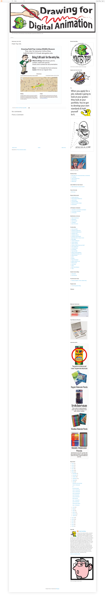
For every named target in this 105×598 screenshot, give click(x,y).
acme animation (74, 229)
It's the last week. (75, 488)
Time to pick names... (76, 503)
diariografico (73, 219)
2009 (73, 526)
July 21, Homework (76, 484)
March (74, 512)
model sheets (74, 200)
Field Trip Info (75, 498)
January (74, 515)
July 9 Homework (75, 495)
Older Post (64, 147)
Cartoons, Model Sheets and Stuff (77, 245)
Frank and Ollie (74, 251)
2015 (73, 472)
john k (72, 256)
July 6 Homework (75, 501)
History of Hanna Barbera (76, 252)
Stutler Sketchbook (75, 217)
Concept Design (74, 248)
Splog (72, 265)
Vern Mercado (74, 275)
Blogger (57, 588)
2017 (73, 468)
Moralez (73, 258)
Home (12, 37)
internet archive (74, 255)
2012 (73, 521)
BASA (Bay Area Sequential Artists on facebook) (80, 175)
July (73, 481)
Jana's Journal (74, 220)
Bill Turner (73, 192)
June (74, 507)
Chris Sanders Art (74, 246)
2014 (73, 517)
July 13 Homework (76, 493)
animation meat (74, 233)
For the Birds (73, 249)
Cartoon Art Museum (75, 240)
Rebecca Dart (74, 262)
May (73, 508)
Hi (72, 486)
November (75, 475)
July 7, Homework (75, 500)
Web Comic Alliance (75, 267)
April (74, 510)
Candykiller (73, 222)
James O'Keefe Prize (75, 178)
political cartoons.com (75, 261)
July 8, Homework (75, 496)
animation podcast (75, 234)
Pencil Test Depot (74, 259)
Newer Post (14, 147)
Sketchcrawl (73, 181)
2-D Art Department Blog (76, 285)
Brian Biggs (73, 239)
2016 (73, 470)
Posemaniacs (74, 204)
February (74, 513)
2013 (73, 519)
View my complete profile (75, 553)
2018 (73, 467)
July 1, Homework (75, 505)
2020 (73, 463)
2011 (73, 522)
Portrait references (75, 197)
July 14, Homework (76, 491)
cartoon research (74, 243)
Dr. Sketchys (73, 177)
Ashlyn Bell (73, 273)
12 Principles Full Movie (76, 211)
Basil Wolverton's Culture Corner (77, 237)
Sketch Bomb (74, 179)
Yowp (72, 268)
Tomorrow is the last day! (77, 483)
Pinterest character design (76, 203)
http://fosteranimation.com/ (76, 253)
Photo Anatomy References (76, 198)
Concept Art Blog (74, 201)
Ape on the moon (74, 223)
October (74, 476)
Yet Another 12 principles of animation (78, 209)
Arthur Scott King (82, 531)
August (74, 480)
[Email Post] (29, 107)
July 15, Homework (76, 490)
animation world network (76, 236)
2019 (73, 465)
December (75, 473)
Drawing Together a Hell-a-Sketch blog (78, 280)
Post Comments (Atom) (21, 149)
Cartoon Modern (74, 242)
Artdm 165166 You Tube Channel (77, 186)
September (75, 478)
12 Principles (73, 212)
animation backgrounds (76, 230)
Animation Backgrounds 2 (76, 232)
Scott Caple (73, 264)
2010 (73, 524)
